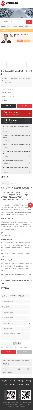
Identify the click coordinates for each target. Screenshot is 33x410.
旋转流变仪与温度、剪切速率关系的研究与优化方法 (16, 137)
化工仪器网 (16, 406)
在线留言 (20, 384)
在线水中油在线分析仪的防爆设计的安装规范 (16, 144)
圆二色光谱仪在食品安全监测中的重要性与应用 (16, 128)
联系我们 (24, 105)
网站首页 (4, 381)
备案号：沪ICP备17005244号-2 (14, 404)
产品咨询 (8, 105)
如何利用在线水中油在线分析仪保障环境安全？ (15, 168)
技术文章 (4, 384)
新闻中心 (28, 381)
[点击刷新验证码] (17, 343)
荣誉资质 (12, 384)
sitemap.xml (27, 404)
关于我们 (12, 381)
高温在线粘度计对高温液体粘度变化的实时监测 (16, 152)
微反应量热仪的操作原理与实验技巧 (13, 160)
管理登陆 (23, 406)
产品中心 (20, 381)
